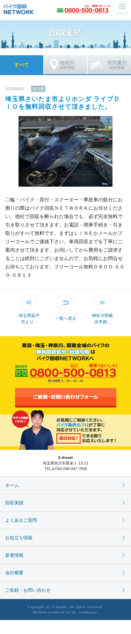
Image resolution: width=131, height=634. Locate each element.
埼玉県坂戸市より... (29, 318)
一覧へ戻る (65, 318)
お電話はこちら (84, 8)
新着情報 (14, 555)
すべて (21, 64)
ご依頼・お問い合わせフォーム (65, 398)
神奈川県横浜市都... (102, 318)
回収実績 (67, 65)
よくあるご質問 (21, 520)
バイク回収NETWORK (18, 8)
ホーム (12, 485)
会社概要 (14, 572)
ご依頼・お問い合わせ (28, 590)
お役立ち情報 (18, 537)
